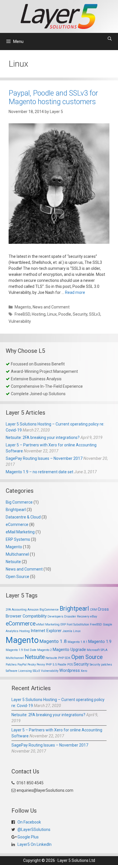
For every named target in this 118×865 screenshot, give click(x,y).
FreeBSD (22, 314)
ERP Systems (18, 539)
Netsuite (13, 561)
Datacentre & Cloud (23, 517)
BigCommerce (49, 609)
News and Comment (51, 307)
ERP (63, 624)
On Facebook (29, 822)
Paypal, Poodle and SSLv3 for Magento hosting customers (53, 97)
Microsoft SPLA (97, 650)
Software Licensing (19, 671)
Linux (52, 314)
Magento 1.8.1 (77, 642)
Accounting (19, 609)
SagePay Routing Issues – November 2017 (44, 458)
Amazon (33, 609)
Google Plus (28, 837)
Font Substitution (78, 624)
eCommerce (17, 524)
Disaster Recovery (76, 616)
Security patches (101, 664)
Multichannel (17, 554)
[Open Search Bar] (109, 38)
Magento (23, 307)
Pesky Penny (36, 664)
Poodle (64, 314)
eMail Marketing (20, 532)
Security (80, 314)
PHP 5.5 (51, 664)
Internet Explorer (46, 630)
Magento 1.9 (99, 641)
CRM (93, 609)
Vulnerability (20, 321)
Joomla (67, 631)
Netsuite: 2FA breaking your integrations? (43, 437)
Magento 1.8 (53, 641)
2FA (8, 609)
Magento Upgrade (69, 649)
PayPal (22, 664)
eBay (93, 616)
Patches (11, 664)
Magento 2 (44, 650)
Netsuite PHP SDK (58, 658)
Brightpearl (16, 509)
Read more (75, 292)
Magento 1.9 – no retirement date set (39, 472)
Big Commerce (19, 502)
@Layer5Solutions (33, 829)
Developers (55, 616)
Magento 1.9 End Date (21, 650)
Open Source (17, 576)
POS (70, 664)
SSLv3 (94, 314)
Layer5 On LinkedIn (34, 844)
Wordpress (69, 670)
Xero (84, 671)
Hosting (39, 314)
